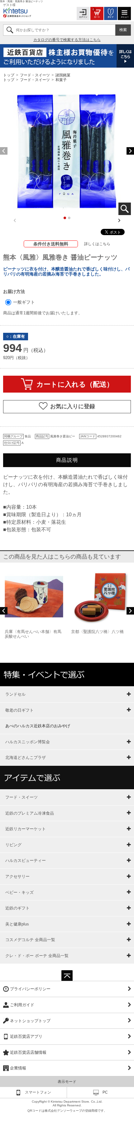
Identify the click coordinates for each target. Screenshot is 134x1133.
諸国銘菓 (62, 75)
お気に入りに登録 (72, 406)
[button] (130, 151)
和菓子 (61, 80)
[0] (96, 13)
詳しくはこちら (97, 244)
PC (105, 1092)
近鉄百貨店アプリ (26, 1036)
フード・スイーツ (35, 75)
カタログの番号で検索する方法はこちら (67, 40)
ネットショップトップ (30, 1020)
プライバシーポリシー (30, 988)
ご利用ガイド (22, 1004)
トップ (9, 75)
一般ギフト (23, 302)
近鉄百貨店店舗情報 (28, 1052)
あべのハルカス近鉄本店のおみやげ (37, 726)
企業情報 (18, 1068)
